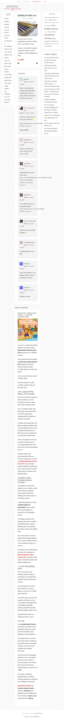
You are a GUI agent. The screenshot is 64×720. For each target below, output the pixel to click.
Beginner (51, 20)
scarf (51, 43)
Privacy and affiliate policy (34, 716)
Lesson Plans (8, 74)
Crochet (6, 27)
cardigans (49, 22)
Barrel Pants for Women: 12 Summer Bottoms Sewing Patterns (51, 60)
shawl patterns (55, 43)
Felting (6, 58)
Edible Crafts (8, 55)
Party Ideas (7, 83)
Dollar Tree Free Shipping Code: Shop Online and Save (52, 117)
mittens (58, 41)
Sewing (6, 18)
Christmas (54, 22)
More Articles (51, 54)
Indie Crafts (7, 63)
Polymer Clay (8, 49)
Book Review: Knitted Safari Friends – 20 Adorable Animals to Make (27, 315)
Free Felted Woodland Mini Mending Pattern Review (50, 131)
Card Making (8, 46)
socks (45, 46)
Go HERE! (21, 60)
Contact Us (26, 716)
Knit (45, 35)
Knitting (12, 6)
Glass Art (6, 60)
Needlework (7, 77)
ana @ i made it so (29, 108)
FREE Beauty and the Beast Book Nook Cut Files (50, 68)
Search (45, 1)
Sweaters (49, 46)
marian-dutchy (28, 221)
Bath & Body (8, 80)
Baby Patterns (46, 20)
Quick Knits (47, 43)
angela (26, 163)
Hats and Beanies (52, 31)
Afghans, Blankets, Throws (50, 17)
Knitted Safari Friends (24, 686)
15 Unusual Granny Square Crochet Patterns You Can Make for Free (51, 75)
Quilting (6, 24)
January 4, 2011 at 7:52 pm (27, 113)
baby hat (57, 17)
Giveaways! (46, 31)
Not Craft (7, 97)
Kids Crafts (7, 66)
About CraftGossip (38, 713)
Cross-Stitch (8, 52)
